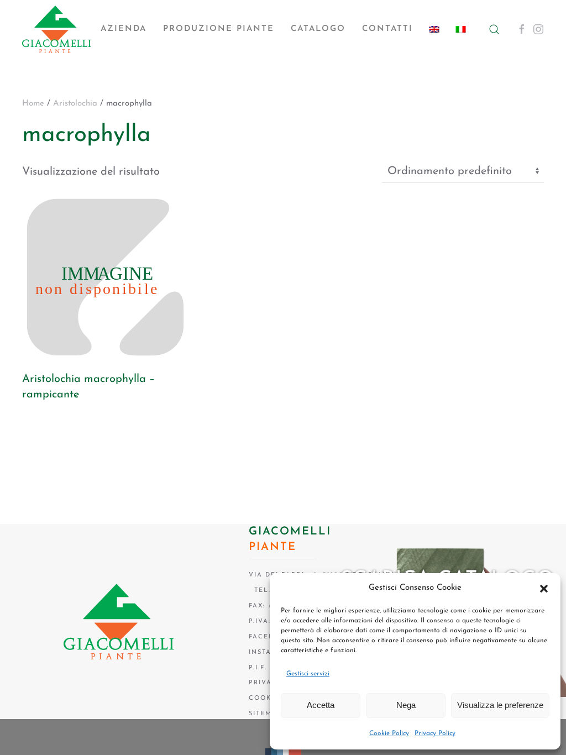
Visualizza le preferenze (500, 705)
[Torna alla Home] (56, 29)
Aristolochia (75, 103)
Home (33, 103)
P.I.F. (258, 668)
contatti (387, 29)
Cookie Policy (389, 733)
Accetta (320, 705)
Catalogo (318, 29)
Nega (406, 705)
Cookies (266, 698)
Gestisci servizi (307, 673)
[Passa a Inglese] (434, 29)
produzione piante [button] (218, 29)
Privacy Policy (435, 733)
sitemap (265, 714)
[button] (543, 588)
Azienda (123, 29)
